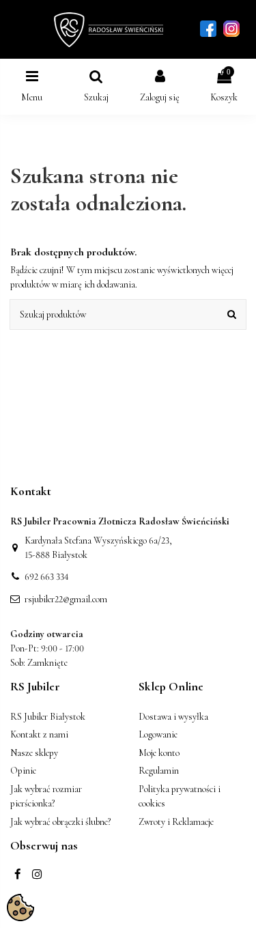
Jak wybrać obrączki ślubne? (60, 822)
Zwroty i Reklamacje (176, 822)
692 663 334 (47, 576)
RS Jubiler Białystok (47, 716)
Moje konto (159, 753)
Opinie (23, 770)
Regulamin (159, 770)
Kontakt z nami (39, 734)
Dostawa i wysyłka (173, 716)
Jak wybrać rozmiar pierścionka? (46, 796)
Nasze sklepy (34, 753)
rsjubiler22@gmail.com (66, 599)
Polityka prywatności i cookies (180, 796)
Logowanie (158, 734)
